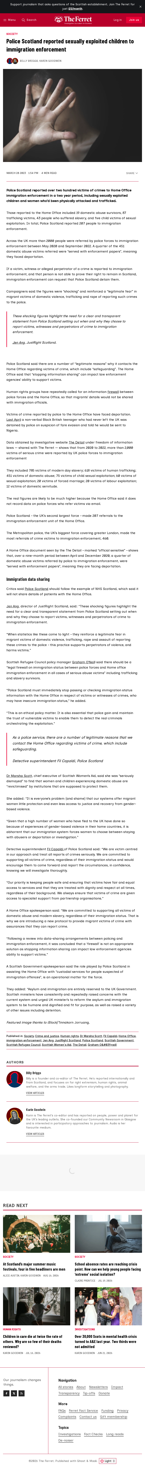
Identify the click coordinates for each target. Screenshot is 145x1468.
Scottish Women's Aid (56, 1044)
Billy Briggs (29, 60)
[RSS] (22, 1393)
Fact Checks (93, 1434)
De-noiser (65, 1440)
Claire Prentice (85, 1280)
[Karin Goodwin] (15, 61)
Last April (13, 420)
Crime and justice (47, 1036)
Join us (134, 20)
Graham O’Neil (83, 662)
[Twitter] (14, 1393)
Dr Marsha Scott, (19, 776)
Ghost (81, 1461)
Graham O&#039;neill (102, 1044)
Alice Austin (11, 1275)
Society (12, 34)
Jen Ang (18, 342)
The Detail (76, 442)
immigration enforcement (24, 1040)
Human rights (69, 1036)
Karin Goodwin (50, 60)
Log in (118, 20)
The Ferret (46, 1461)
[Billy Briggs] (9, 61)
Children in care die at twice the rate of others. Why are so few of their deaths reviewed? (32, 1341)
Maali (93, 1461)
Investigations (85, 1329)
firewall (113, 392)
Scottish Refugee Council (23, 1044)
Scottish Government (119, 1040)
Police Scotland (36, 589)
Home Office (127, 1036)
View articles (35, 1093)
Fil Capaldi (55, 849)
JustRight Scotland (68, 1040)
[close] (140, 7)
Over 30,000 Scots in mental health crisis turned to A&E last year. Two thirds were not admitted (106, 1341)
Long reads (115, 1434)
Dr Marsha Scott (91, 1036)
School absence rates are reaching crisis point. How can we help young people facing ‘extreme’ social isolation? (108, 1269)
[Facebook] (6, 1393)
